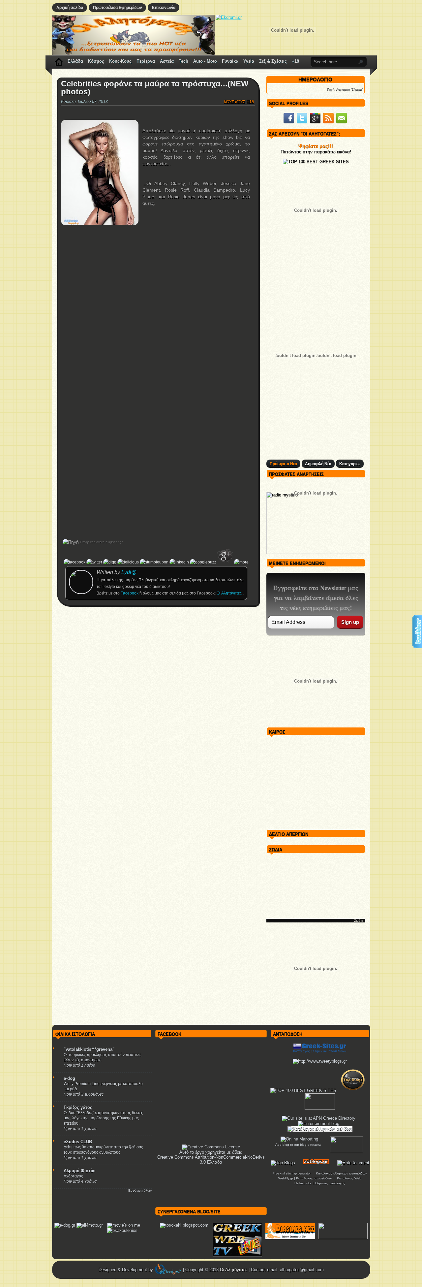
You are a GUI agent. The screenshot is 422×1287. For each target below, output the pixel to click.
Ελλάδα (75, 61)
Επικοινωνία (163, 7)
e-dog (69, 1078)
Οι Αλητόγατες (230, 593)
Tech (183, 61)
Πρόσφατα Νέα (283, 464)
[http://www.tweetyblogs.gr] (320, 1061)
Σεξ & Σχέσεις (273, 61)
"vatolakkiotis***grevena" (89, 1049)
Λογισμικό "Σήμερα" (349, 89)
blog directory (310, 1144)
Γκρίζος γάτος (78, 1107)
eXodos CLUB (78, 1141)
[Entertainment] (353, 1162)
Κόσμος (96, 61)
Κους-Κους (120, 61)
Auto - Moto (205, 61)
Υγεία (248, 61)
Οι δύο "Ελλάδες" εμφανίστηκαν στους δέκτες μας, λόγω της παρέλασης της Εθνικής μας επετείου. (103, 1118)
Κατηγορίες (349, 464)
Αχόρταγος (73, 1176)
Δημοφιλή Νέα (318, 464)
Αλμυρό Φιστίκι (80, 1170)
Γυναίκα (230, 61)
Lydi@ (128, 572)
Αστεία (167, 61)
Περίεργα (145, 61)
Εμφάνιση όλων (140, 1190)
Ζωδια (358, 920)
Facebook (130, 593)
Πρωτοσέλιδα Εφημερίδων (117, 7)
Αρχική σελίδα (69, 7)
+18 (295, 61)
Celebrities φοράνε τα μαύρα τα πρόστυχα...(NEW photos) (155, 88)
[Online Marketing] (299, 1139)
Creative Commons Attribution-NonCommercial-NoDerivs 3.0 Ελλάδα (211, 1160)
